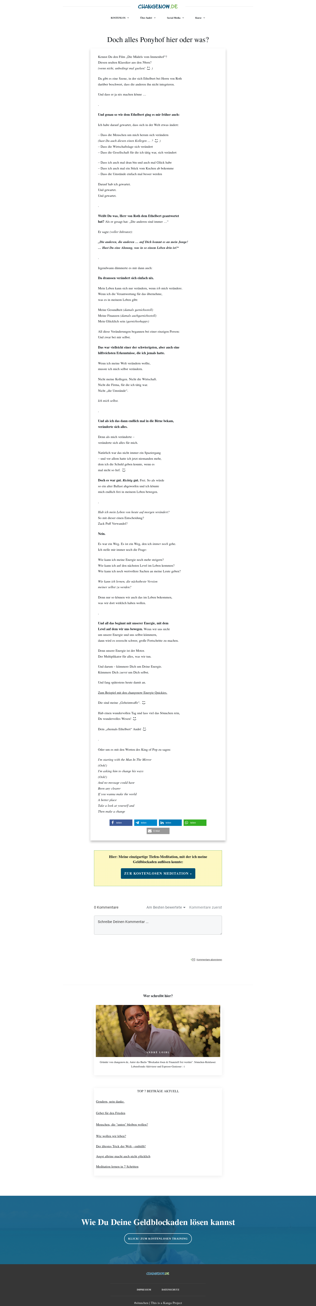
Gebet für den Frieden (110, 1113)
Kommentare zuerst (205, 907)
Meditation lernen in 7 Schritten (117, 1166)
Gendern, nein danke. (110, 1101)
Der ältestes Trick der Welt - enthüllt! (121, 1146)
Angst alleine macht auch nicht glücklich (123, 1156)
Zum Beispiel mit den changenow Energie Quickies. (132, 692)
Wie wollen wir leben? (111, 1136)
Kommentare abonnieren (209, 959)
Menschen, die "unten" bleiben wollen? (122, 1124)
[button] (121, 822)
